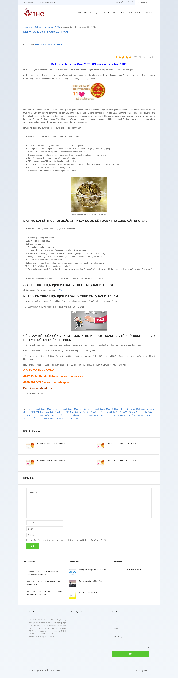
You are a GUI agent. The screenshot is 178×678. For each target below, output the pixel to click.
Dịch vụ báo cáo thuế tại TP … (90, 581)
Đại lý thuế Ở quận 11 (33, 418)
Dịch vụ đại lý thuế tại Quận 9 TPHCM (50, 460)
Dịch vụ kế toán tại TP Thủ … (90, 592)
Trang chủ (82, 13)
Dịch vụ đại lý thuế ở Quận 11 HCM (71, 409)
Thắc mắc (148, 13)
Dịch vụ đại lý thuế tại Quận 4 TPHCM (50, 443)
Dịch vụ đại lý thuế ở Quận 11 (41, 409)
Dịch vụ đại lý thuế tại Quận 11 (114, 412)
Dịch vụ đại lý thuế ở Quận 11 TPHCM (56, 412)
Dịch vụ (93, 13)
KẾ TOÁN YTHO (52, 671)
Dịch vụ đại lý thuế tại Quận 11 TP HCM (98, 415)
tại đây (59, 290)
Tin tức (106, 13)
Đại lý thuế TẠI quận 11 (72, 418)
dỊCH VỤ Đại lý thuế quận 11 (87, 412)
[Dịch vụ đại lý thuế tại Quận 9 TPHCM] (30, 463)
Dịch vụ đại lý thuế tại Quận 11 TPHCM (133, 415)
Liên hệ (129, 2)
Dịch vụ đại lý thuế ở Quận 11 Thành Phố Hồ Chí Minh (111, 409)
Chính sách (133, 13)
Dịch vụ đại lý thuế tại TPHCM (47, 27)
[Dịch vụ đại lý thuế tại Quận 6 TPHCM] (100, 446)
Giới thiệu (119, 2)
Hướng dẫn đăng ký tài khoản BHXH (92, 570)
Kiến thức (118, 13)
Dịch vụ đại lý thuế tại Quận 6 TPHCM (121, 443)
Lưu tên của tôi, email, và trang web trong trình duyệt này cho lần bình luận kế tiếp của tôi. (68, 540)
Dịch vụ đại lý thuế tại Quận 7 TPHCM (121, 460)
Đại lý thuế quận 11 (52, 418)
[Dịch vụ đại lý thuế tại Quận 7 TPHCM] (100, 463)
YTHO (146, 671)
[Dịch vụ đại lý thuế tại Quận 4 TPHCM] (30, 446)
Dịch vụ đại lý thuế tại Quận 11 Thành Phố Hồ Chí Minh (55, 415)
